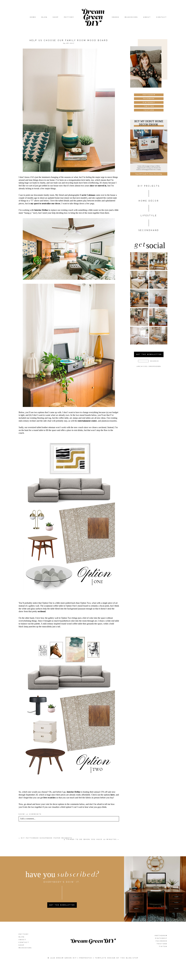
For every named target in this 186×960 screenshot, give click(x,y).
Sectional (47, 597)
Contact (161, 17)
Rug (87, 597)
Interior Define (41, 210)
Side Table (46, 599)
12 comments (30, 814)
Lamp (61, 599)
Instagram (161, 935)
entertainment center (87, 421)
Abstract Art (70, 597)
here (113, 795)
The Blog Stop (129, 958)
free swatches (49, 797)
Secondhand (148, 230)
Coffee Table (79, 599)
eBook (115, 17)
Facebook (161, 941)
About (147, 17)
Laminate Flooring (84, 783)
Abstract (98, 786)
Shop (56, 17)
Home (33, 17)
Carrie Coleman (87, 195)
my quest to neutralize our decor (45, 203)
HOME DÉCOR (149, 201)
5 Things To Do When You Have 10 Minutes (90, 839)
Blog (44, 17)
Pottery (69, 17)
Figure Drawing (44, 786)
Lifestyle (149, 215)
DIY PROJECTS (149, 186)
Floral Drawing (73, 786)
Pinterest (161, 938)
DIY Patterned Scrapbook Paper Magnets (46, 838)
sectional (41, 611)
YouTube (162, 943)
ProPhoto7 (85, 958)
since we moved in (98, 185)
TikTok (163, 946)
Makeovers (131, 17)
